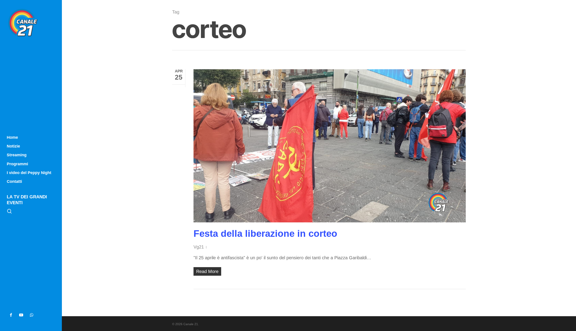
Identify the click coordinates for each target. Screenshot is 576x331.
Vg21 (199, 246)
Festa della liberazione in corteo (265, 233)
